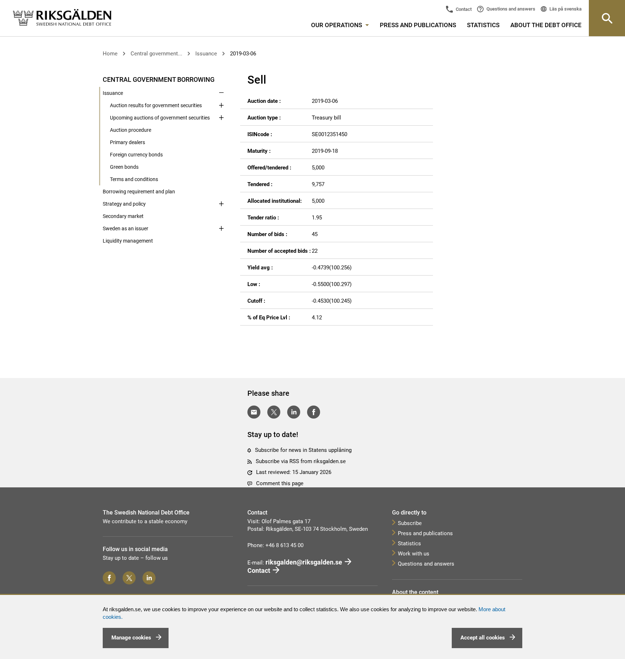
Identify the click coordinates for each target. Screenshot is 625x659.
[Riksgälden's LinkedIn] (149, 577)
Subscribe (410, 523)
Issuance (206, 53)
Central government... (156, 53)
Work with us (413, 553)
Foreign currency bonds (136, 155)
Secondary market (123, 216)
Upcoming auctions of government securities (160, 118)
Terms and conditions (134, 179)
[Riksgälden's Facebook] (109, 577)
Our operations (337, 25)
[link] (62, 17)
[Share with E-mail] (253, 412)
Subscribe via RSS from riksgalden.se (301, 461)
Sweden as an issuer (125, 228)
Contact (463, 9)
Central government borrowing (158, 79)
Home (110, 53)
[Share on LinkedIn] (293, 412)
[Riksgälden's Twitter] (129, 577)
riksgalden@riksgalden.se (303, 562)
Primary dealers (127, 142)
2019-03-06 (243, 53)
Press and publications (418, 25)
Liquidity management (128, 241)
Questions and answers (510, 9)
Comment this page (279, 483)
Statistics (483, 25)
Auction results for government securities (156, 105)
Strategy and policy (124, 204)
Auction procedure (130, 130)
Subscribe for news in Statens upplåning (303, 450)
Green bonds (124, 167)
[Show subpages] (221, 79)
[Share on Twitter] (273, 412)
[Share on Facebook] (313, 412)
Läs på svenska (565, 9)
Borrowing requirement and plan (139, 191)
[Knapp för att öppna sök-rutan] (607, 18)
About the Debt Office (546, 25)
